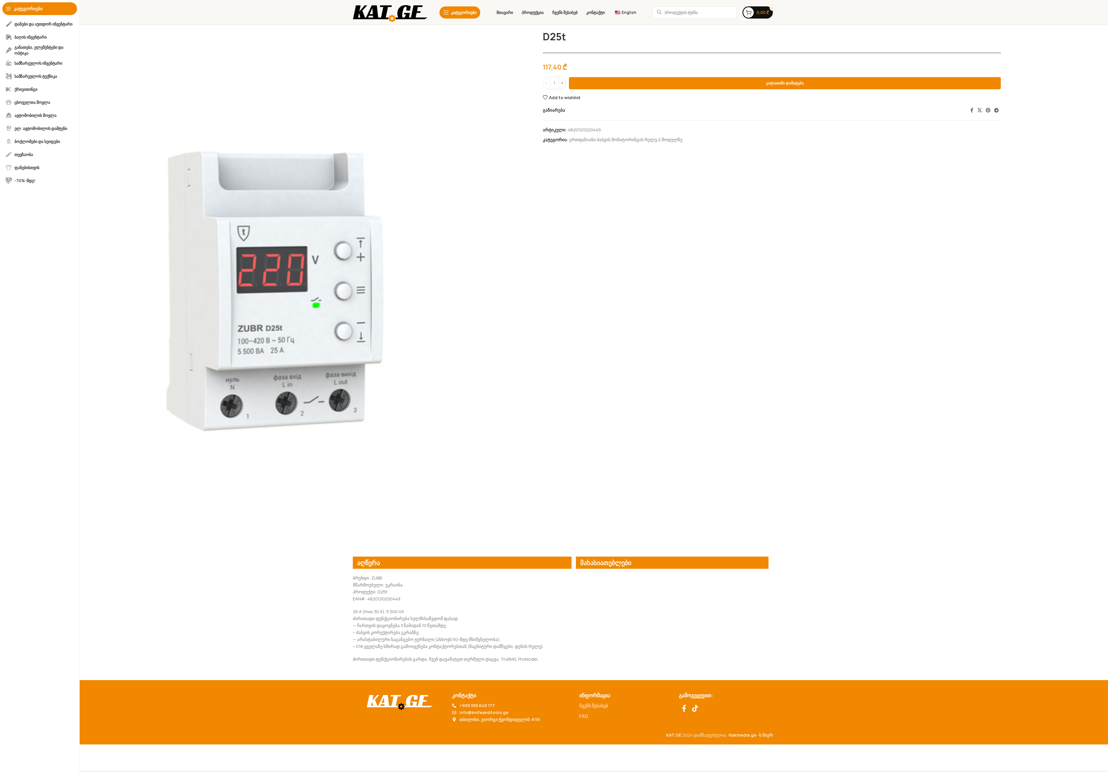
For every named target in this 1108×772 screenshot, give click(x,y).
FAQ (583, 716)
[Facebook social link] (971, 110)
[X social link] (979, 110)
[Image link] (400, 701)
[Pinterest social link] (988, 110)
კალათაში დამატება (785, 83)
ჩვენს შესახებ (593, 705)
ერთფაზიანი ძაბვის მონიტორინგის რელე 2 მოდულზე (625, 140)
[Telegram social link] (996, 110)
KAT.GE (674, 735)
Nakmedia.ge (742, 735)
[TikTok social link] (695, 708)
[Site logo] (390, 12)
